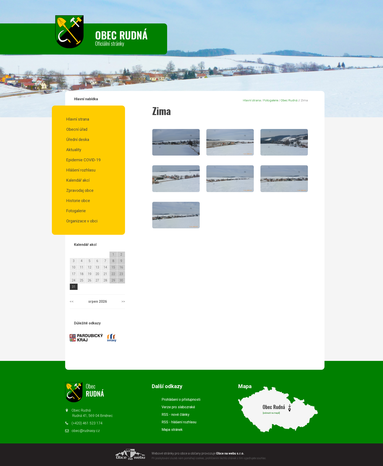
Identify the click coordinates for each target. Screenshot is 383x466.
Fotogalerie (76, 210)
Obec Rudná (289, 100)
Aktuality (73, 149)
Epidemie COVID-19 (83, 160)
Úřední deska (77, 139)
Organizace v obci (82, 221)
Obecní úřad (76, 129)
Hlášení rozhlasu (81, 170)
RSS (176, 414)
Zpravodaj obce (80, 190)
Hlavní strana (77, 119)
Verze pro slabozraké (178, 407)
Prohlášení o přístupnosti (181, 399)
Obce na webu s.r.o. (230, 453)
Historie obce (78, 200)
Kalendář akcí (78, 180)
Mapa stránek (172, 429)
